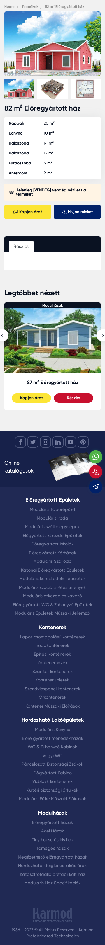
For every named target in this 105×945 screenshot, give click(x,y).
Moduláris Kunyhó (52, 729)
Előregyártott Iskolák (52, 544)
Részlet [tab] (21, 246)
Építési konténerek (52, 654)
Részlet (73, 397)
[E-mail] (95, 487)
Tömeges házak (52, 848)
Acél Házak (52, 831)
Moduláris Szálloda (52, 561)
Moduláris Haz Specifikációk (52, 882)
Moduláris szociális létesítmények (52, 587)
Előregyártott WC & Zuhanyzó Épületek (52, 604)
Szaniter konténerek (52, 671)
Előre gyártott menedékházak (52, 738)
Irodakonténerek (52, 645)
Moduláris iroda (52, 518)
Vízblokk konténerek (52, 781)
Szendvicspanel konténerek (52, 688)
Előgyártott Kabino (52, 773)
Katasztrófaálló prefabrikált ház (52, 874)
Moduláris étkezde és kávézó (52, 596)
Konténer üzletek (52, 680)
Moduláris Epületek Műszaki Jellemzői (52, 613)
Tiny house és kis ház (53, 839)
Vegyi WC (52, 755)
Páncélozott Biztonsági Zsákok (52, 764)
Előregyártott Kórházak (52, 552)
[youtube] (70, 442)
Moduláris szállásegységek (52, 526)
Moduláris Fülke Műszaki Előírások (52, 798)
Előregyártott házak (52, 822)
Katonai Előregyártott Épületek (52, 570)
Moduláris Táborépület (53, 509)
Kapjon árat (31, 397)
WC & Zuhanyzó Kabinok (52, 746)
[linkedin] (58, 442)
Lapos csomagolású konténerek (52, 637)
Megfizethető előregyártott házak (53, 857)
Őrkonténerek (52, 697)
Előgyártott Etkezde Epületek (53, 535)
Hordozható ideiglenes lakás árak (52, 865)
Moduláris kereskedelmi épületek (52, 578)
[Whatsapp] (95, 457)
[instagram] (45, 442)
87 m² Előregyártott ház (52, 382)
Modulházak (52, 305)
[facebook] (20, 442)
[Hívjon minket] (95, 472)
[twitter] (32, 442)
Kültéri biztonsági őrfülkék (52, 790)
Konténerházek (52, 662)
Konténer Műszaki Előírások (52, 706)
